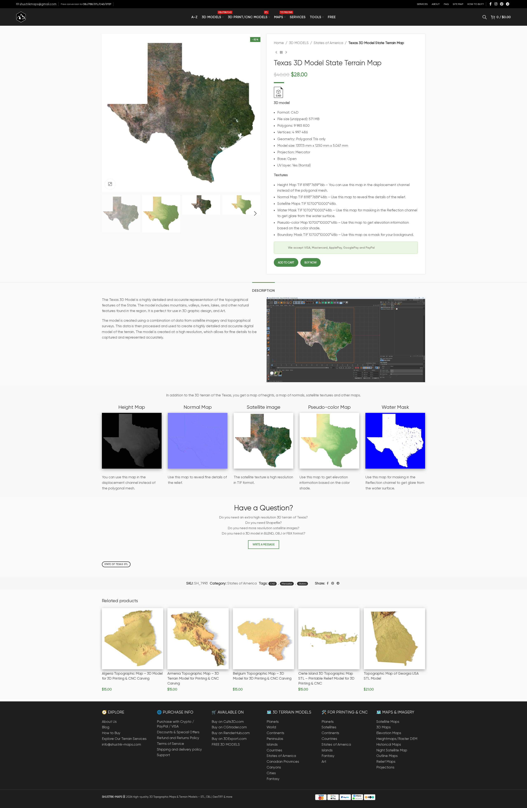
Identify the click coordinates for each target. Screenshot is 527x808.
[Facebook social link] (490, 4)
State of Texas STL (116, 564)
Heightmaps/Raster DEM (396, 739)
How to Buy (111, 733)
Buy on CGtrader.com (229, 727)
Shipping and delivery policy (179, 749)
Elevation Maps (388, 733)
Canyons (274, 767)
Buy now (310, 262)
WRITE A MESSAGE (264, 544)
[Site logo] (21, 17)
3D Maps (383, 727)
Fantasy (273, 779)
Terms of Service (170, 744)
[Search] (484, 17)
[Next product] (286, 52)
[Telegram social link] (508, 4)
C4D (272, 583)
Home (279, 43)
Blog (105, 727)
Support (163, 755)
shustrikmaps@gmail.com (37, 4)
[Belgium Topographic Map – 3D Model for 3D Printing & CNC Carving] (263, 638)
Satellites (329, 727)
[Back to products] (281, 52)
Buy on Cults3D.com (228, 722)
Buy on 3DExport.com (229, 739)
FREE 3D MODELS (226, 744)
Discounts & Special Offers (178, 732)
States (302, 583)
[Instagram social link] (496, 4)
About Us (109, 722)
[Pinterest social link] (502, 4)
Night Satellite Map (391, 750)
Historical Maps (388, 744)
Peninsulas (275, 739)
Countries (274, 750)
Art (324, 761)
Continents (275, 733)
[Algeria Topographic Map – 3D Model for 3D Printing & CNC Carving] (132, 638)
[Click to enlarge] (110, 184)
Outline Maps (387, 756)
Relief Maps (385, 761)
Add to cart (286, 262)
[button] (107, 213)
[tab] (263, 288)
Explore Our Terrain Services (124, 739)
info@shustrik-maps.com (121, 744)
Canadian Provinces (283, 761)
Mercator (287, 583)
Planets (273, 722)
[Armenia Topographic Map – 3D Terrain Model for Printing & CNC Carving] (198, 638)
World (271, 727)
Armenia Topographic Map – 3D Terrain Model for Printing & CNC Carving (193, 678)
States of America (328, 43)
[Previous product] (276, 52)
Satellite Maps (387, 722)
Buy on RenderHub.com (231, 733)
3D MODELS (299, 43)
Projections (385, 767)
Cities (271, 773)
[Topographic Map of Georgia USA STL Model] (394, 638)
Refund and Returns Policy (178, 738)
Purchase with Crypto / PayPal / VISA (175, 724)
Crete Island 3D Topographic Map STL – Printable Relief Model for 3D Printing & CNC (326, 678)
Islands (272, 744)
